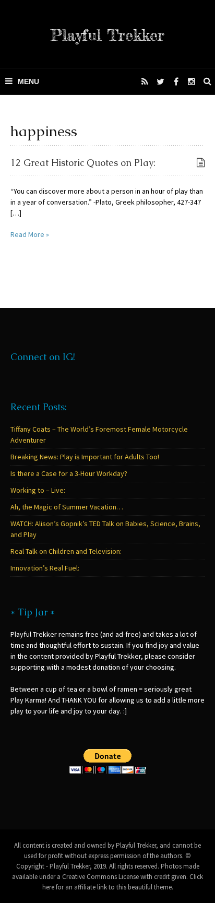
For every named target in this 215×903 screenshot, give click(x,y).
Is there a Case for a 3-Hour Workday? (68, 473)
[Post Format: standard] (201, 163)
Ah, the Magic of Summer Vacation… (66, 507)
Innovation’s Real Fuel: (44, 568)
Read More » (29, 234)
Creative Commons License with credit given (124, 876)
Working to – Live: (37, 490)
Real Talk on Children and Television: (66, 551)
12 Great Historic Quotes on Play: (83, 163)
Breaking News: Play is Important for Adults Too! (84, 456)
